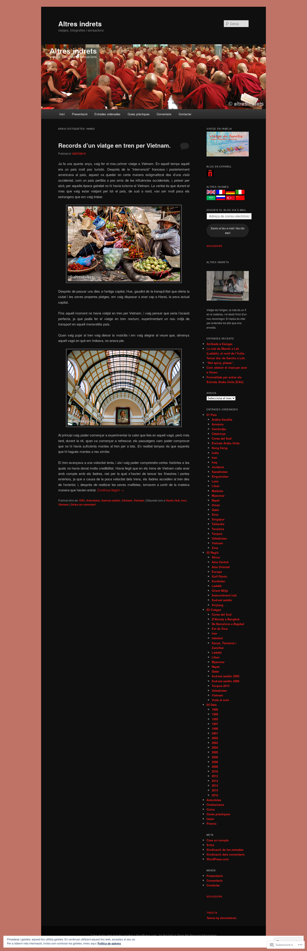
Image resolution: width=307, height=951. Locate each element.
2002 (215, 738)
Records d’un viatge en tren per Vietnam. (114, 145)
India (215, 453)
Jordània (218, 467)
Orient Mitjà (220, 590)
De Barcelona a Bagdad (228, 624)
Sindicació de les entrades (225, 849)
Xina (215, 548)
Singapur (218, 519)
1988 (215, 709)
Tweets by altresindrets (221, 918)
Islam (210, 819)
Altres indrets (80, 23)
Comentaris (164, 114)
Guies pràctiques (139, 114)
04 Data (212, 705)
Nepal (216, 500)
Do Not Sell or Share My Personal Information (187, 935)
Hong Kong (219, 448)
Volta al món (220, 700)
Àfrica (216, 557)
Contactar (185, 114)
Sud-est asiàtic (110, 500)
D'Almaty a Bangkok (226, 619)
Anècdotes (93, 500)
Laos (215, 481)
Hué (177, 500)
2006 (215, 757)
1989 (215, 714)
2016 (215, 795)
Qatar (215, 510)
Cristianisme (215, 804)
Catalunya (218, 433)
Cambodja (219, 429)
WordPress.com (218, 859)
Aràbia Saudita (222, 419)
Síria (215, 514)
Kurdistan (218, 581)
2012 (215, 776)
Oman (216, 505)
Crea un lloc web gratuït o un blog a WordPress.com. (124, 935)
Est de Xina (220, 628)
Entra (210, 845)
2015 (215, 790)
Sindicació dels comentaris (226, 854)
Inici (62, 114)
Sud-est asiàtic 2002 (225, 676)
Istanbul (217, 638)
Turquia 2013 (220, 686)
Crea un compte (218, 840)
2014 (215, 785)
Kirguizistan (220, 476)
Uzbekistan (219, 538)
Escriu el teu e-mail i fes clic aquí (228, 230)
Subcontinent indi (224, 595)
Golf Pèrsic (219, 576)
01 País (212, 415)
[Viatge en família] (228, 155)
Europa (217, 571)
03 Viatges (214, 610)
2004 (215, 747)
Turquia (217, 533)
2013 (215, 781)
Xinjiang (217, 605)
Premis (211, 823)
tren (183, 500)
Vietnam (127, 500)
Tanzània (218, 529)
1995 (81, 500)
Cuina (211, 809)
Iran (214, 457)
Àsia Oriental (221, 567)
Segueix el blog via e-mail (226, 210)
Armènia (217, 424)
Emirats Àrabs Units (226, 443)
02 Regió (213, 552)
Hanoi (169, 500)
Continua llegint (110, 490)
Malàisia (217, 491)
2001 (215, 733)
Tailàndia (218, 524)
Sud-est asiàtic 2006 (225, 681)
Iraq (214, 462)
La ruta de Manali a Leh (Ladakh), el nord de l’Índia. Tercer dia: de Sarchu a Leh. (226, 353)
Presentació (79, 114)
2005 (215, 752)
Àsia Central (220, 562)
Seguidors (214, 246)
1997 (215, 724)
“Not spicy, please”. (220, 363)
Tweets (212, 912)
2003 (215, 743)
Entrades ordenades (107, 114)
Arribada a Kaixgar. (220, 344)
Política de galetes (109, 943)
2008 (215, 762)
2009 (215, 766)
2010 (215, 771)
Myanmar (218, 495)
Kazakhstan (220, 472)
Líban (216, 486)
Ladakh (217, 586)
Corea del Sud (221, 438)
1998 (215, 728)
